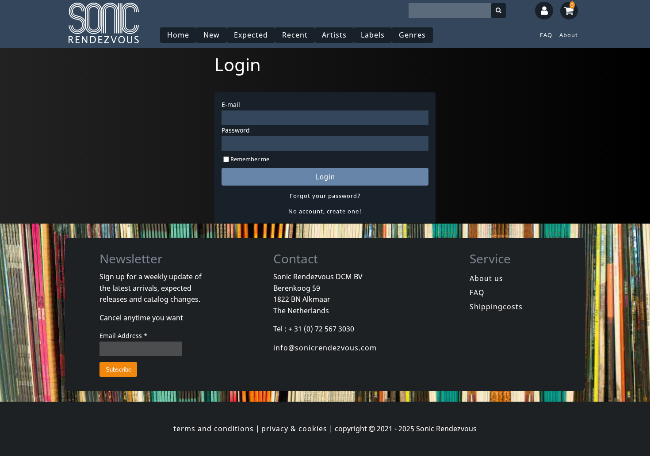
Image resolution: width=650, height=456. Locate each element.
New (211, 35)
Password (236, 130)
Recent (295, 35)
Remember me (249, 159)
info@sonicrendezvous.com (325, 348)
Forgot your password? (325, 196)
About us (486, 278)
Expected (251, 35)
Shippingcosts (496, 307)
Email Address (123, 335)
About (568, 35)
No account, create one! (325, 211)
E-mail (231, 104)
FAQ (546, 35)
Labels (373, 35)
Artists (334, 35)
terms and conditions (213, 428)
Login (325, 177)
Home (178, 35)
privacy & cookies (294, 428)
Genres (412, 35)
